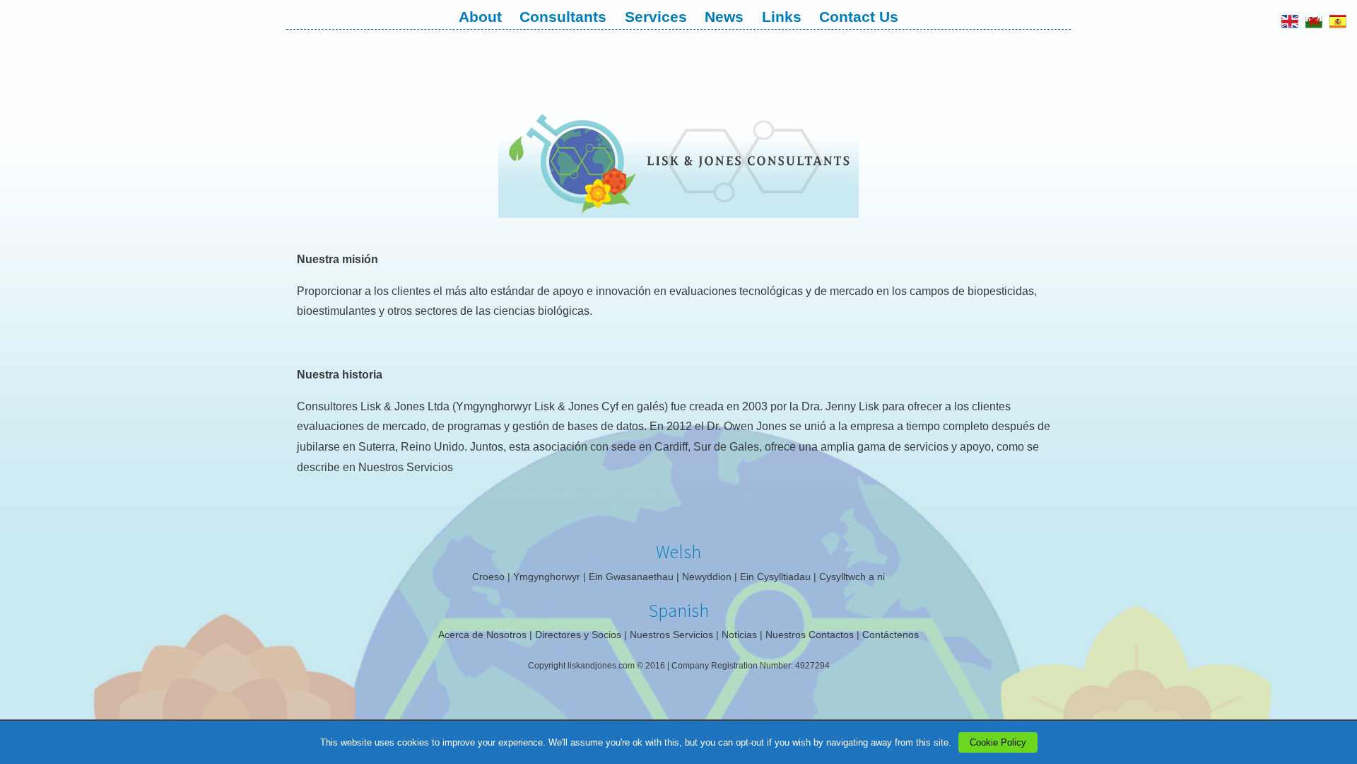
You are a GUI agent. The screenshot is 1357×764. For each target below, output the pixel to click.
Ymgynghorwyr (546, 576)
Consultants (562, 16)
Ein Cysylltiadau (775, 576)
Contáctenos (890, 634)
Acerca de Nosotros (482, 634)
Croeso (488, 576)
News (724, 16)
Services (656, 16)
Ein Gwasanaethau (631, 576)
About (480, 16)
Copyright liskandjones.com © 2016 (597, 666)
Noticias (739, 634)
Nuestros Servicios (405, 467)
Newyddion (707, 576)
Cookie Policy (998, 742)
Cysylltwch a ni (852, 576)
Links (781, 16)
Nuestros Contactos (809, 634)
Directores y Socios (578, 634)
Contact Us (858, 16)
